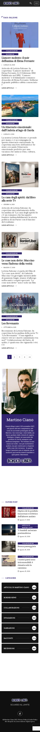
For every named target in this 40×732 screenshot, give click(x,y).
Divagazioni (10, 123)
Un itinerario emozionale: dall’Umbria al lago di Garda (18, 128)
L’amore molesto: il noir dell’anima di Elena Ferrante (18, 59)
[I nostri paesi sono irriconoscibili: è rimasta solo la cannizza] (9, 560)
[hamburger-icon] (36, 3)
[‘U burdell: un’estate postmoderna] (9, 529)
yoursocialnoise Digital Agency (25, 721)
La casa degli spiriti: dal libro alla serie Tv (19, 199)
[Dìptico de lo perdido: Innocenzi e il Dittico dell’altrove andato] (9, 512)
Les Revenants (10, 323)
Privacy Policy (22, 720)
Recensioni (10, 54)
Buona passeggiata (27, 546)
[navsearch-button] (31, 3)
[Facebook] (20, 713)
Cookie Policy (32, 720)
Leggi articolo (8, 88)
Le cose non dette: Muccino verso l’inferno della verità (18, 262)
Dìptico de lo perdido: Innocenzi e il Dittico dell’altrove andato (28, 514)
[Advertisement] (20, 486)
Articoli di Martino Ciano (27, 526)
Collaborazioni (12, 51)
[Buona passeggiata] (9, 546)
